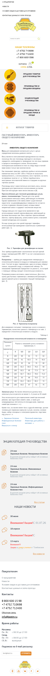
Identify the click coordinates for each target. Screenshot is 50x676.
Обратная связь (9, 613)
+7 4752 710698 (25, 50)
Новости (5, 6)
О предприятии (8, 2)
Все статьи (39, 502)
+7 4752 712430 (25, 53)
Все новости (39, 554)
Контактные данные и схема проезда (16, 15)
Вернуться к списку (9, 425)
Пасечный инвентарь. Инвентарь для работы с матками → (35, 420)
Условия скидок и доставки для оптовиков (18, 11)
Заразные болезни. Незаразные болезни (29, 454)
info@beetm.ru (9, 617)
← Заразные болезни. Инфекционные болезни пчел (11, 420)
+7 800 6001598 (25, 57)
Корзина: (23, 64)
